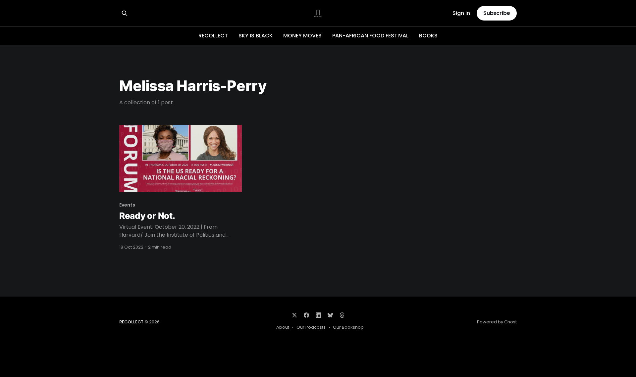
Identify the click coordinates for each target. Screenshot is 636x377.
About (282, 327)
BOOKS (428, 35)
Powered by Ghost (497, 322)
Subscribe (496, 13)
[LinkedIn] (318, 315)
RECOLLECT (213, 35)
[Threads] (342, 315)
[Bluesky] (330, 315)
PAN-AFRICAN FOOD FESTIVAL (370, 35)
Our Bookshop (348, 327)
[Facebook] (306, 315)
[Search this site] (124, 13)
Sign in (461, 13)
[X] (294, 315)
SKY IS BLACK (255, 35)
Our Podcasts (311, 327)
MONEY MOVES (302, 35)
